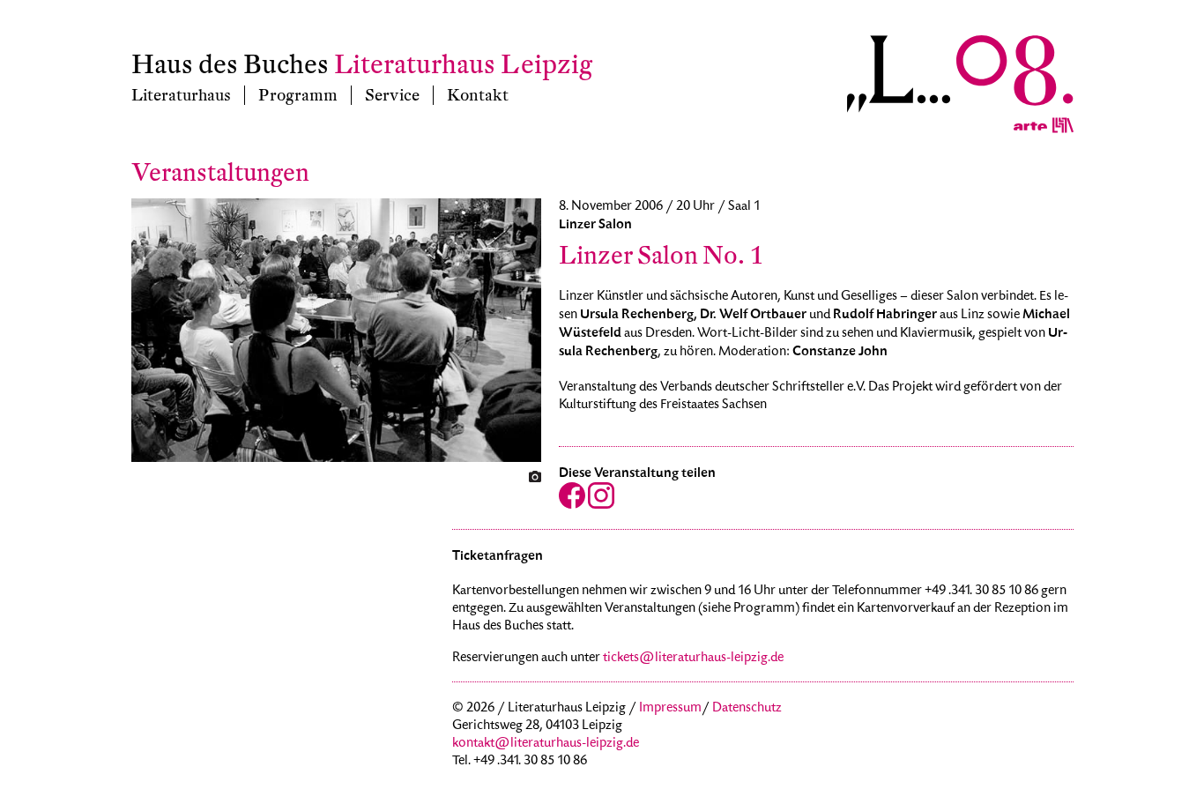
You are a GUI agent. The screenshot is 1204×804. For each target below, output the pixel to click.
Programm (298, 95)
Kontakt (478, 95)
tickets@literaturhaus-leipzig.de (693, 658)
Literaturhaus (181, 95)
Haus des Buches (230, 64)
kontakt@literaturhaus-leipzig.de (545, 744)
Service (392, 95)
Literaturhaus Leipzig (463, 64)
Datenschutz (747, 709)
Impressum (670, 709)
